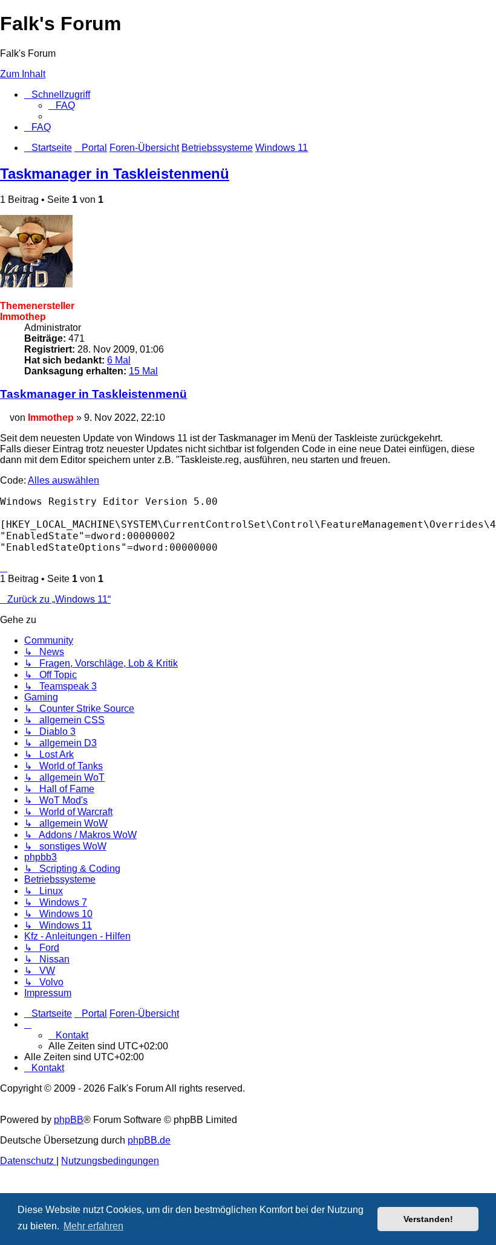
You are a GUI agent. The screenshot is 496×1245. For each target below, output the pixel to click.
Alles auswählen (63, 480)
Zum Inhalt (22, 74)
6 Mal (119, 360)
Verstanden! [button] (428, 1219)
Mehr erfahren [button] (93, 1226)
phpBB (68, 1120)
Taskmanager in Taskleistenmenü (114, 173)
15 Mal (143, 371)
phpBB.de (149, 1140)
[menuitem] (61, 105)
